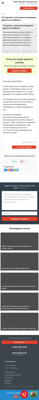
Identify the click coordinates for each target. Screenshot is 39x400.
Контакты (8, 380)
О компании (9, 377)
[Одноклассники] (8, 170)
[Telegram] (17, 170)
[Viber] (11, 170)
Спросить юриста (25, 147)
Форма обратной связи (12, 375)
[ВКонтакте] (5, 170)
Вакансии (8, 383)
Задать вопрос (28, 8)
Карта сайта (9, 389)
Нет (16, 396)
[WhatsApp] (14, 170)
